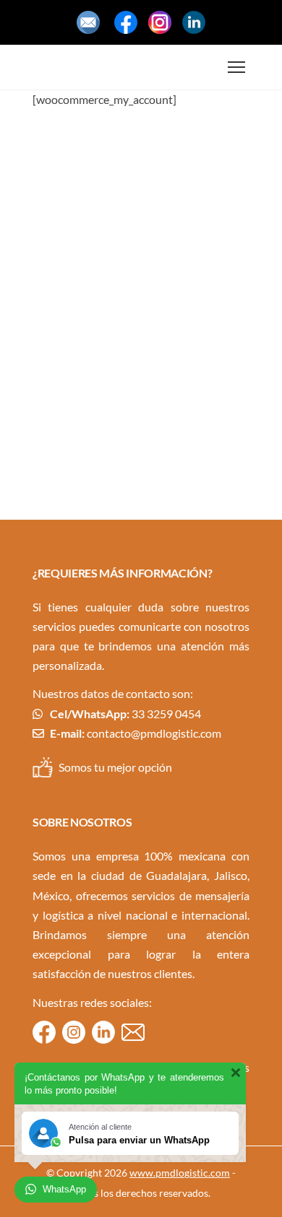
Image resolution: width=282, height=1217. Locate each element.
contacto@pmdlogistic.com (154, 733)
